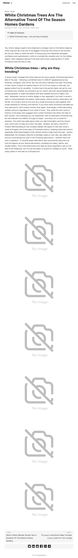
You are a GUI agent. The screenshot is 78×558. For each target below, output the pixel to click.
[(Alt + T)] (11, 3)
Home (6, 2)
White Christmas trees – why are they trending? (29, 37)
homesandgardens (41, 555)
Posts (13, 11)
